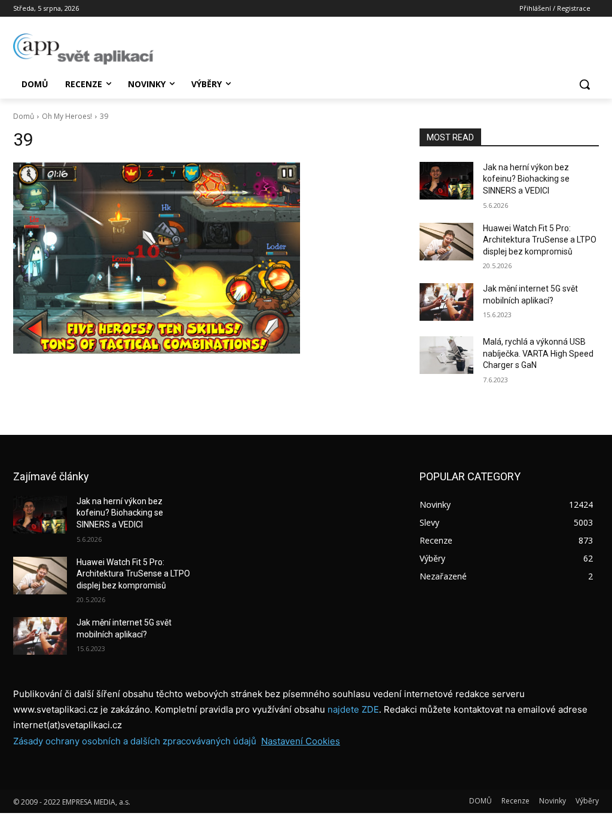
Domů (23, 116)
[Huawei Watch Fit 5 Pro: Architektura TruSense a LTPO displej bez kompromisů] (446, 241)
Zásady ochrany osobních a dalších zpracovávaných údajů (134, 741)
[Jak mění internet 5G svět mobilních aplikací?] (446, 302)
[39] (204, 258)
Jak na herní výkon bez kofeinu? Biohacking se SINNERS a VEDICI (526, 178)
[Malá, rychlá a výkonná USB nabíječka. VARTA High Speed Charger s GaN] (446, 355)
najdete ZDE (353, 709)
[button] (584, 84)
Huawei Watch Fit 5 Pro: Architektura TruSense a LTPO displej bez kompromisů (539, 239)
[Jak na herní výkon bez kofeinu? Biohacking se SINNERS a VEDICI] (446, 181)
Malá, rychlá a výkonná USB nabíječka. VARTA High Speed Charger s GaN (538, 353)
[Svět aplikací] (83, 49)
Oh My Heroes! (67, 116)
